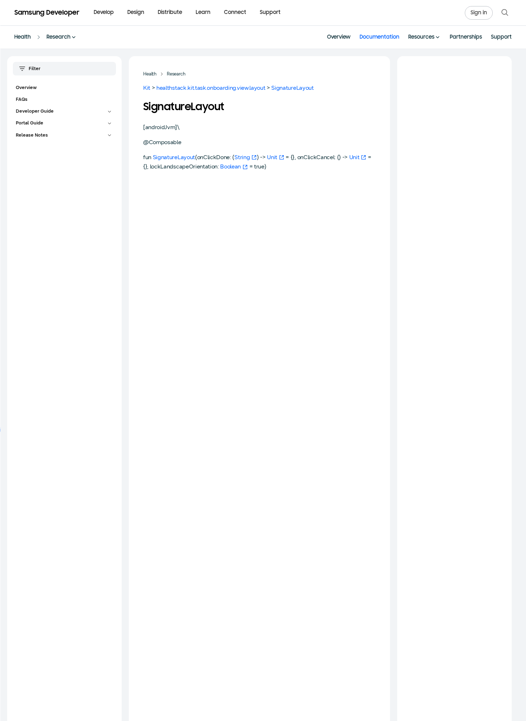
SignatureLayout (292, 87)
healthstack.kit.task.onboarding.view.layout (210, 87)
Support (270, 12)
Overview (339, 37)
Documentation (379, 37)
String (242, 157)
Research (58, 37)
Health (22, 37)
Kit (146, 87)
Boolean (230, 166)
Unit (272, 157)
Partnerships (466, 37)
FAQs (22, 99)
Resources (421, 37)
